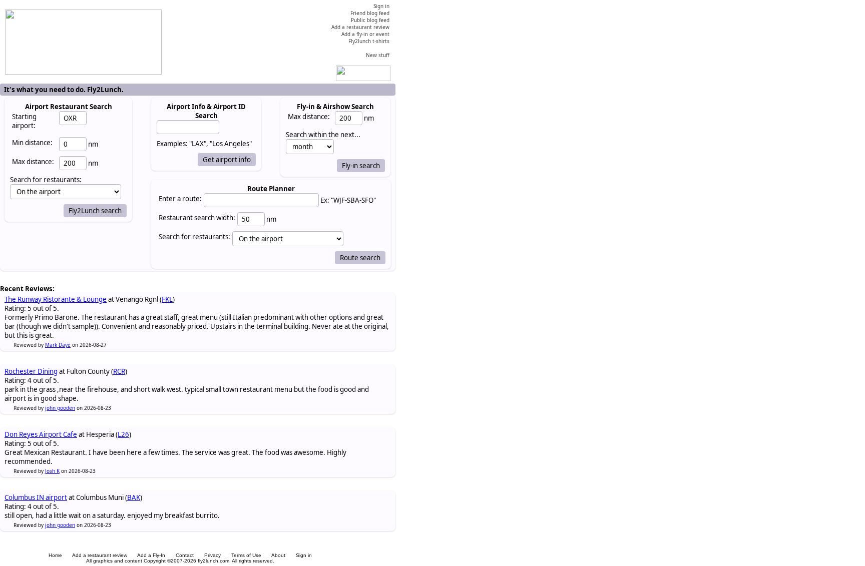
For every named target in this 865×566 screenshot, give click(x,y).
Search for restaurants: (194, 236)
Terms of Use (246, 555)
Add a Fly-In (151, 555)
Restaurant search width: (197, 217)
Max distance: (33, 161)
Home (55, 555)
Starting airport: (24, 121)
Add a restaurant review (99, 555)
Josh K (52, 470)
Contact (185, 555)
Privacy (212, 555)
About (278, 555)
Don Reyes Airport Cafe (41, 434)
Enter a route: (180, 198)
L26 (123, 434)
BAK (133, 497)
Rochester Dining (31, 371)
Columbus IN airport (36, 497)
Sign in (304, 555)
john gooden (60, 407)
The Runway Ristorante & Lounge (56, 299)
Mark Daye (58, 344)
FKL (167, 299)
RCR (119, 371)
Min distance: (32, 142)
